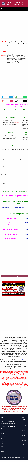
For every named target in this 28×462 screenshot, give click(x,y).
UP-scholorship (4, 423)
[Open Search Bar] (26, 9)
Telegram (24, 428)
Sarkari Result (19, 360)
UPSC (2, 433)
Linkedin (24, 440)
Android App (11, 421)
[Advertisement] (14, 26)
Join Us (11, 96)
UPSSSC (3, 426)
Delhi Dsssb (4, 444)
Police (2, 451)
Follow (11, 100)
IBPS (2, 431)
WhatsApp (24, 430)
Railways (3, 454)
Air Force (3, 436)
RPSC (2, 441)
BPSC (2, 421)
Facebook (24, 438)
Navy (2, 439)
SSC (2, 428)
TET (2, 449)
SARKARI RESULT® (15, 3)
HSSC (2, 446)
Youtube (24, 425)
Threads (24, 435)
